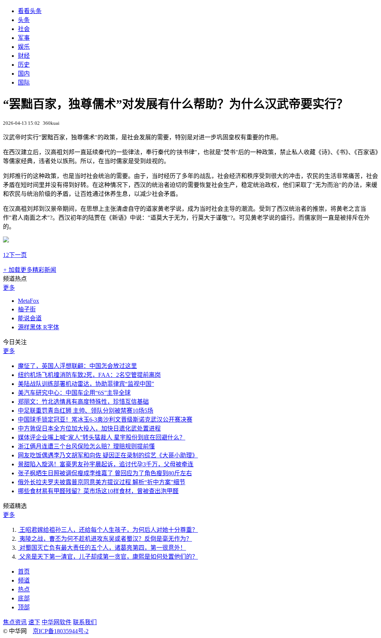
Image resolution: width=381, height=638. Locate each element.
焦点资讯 (15, 622)
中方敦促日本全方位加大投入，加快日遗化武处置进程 (89, 428)
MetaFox (28, 301)
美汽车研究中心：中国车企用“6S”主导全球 (74, 393)
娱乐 (24, 47)
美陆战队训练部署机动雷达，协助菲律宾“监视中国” (86, 384)
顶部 (24, 607)
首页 (24, 571)
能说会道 (30, 318)
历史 (24, 64)
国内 (24, 73)
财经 (24, 56)
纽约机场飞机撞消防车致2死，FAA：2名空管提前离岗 (89, 375)
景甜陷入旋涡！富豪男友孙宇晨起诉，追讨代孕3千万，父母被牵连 (105, 464)
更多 (9, 288)
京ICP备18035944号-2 (61, 631)
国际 (24, 82)
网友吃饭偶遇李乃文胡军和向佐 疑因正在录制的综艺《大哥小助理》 (108, 455)
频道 (24, 580)
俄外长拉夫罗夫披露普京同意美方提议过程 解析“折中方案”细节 (101, 482)
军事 (24, 38)
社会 (24, 29)
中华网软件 (56, 622)
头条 (24, 20)
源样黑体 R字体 (38, 327)
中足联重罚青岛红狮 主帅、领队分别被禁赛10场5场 (85, 410)
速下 (34, 622)
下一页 (18, 255)
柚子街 (27, 309)
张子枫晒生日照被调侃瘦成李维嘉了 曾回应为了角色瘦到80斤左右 (105, 473)
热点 (24, 589)
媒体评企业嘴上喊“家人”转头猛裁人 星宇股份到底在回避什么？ (101, 437)
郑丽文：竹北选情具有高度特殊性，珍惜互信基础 (83, 402)
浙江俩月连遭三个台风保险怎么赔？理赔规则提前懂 (86, 446)
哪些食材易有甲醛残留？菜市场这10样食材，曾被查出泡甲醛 (98, 491)
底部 (24, 598)
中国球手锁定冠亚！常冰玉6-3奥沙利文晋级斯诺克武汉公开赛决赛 (105, 419)
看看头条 (30, 11)
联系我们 (85, 622)
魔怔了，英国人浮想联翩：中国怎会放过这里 (77, 366)
